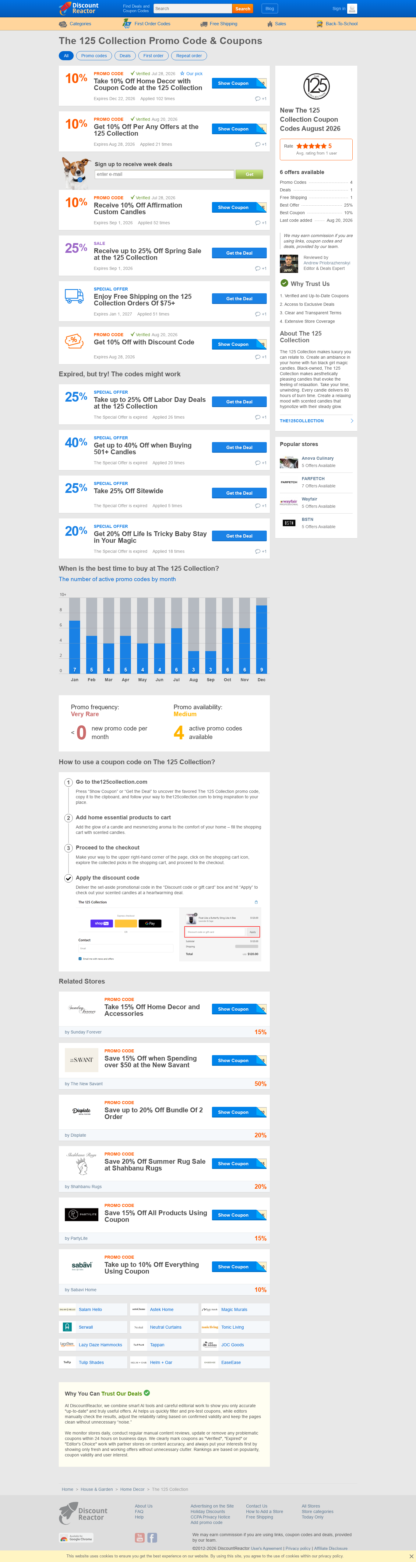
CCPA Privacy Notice (210, 1517)
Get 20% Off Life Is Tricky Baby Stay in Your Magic (150, 537)
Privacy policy (298, 1548)
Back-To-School (342, 23)
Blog (270, 8)
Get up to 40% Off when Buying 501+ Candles (143, 448)
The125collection (302, 420)
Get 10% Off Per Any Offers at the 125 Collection (146, 130)
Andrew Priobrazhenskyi (327, 262)
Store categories (317, 1511)
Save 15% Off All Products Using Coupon (155, 1216)
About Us (144, 1506)
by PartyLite (76, 1238)
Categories (80, 23)
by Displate (75, 1135)
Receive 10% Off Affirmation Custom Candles (138, 208)
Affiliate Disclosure (330, 1548)
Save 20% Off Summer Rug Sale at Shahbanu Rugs (155, 1165)
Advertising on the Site (212, 1506)
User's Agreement (266, 1548)
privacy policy (331, 1556)
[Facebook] (153, 1538)
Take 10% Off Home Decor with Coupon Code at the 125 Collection (148, 84)
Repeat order (189, 55)
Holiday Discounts (208, 1511)
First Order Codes (153, 23)
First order (153, 55)
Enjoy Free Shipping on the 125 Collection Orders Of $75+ (143, 300)
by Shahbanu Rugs (83, 1186)
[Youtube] (140, 1538)
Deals (125, 55)
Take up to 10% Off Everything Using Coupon (151, 1268)
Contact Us (256, 1506)
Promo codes (94, 55)
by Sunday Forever (83, 1032)
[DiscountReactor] (79, 8)
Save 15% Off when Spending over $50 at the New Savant (150, 1062)
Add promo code (207, 1522)
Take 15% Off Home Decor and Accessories (152, 1010)
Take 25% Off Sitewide (128, 491)
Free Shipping (223, 23)
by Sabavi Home (81, 1289)
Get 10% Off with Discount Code (144, 342)
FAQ (139, 1511)
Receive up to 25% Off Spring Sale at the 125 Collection (147, 254)
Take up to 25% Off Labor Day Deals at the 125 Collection (150, 403)
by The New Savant (84, 1083)
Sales (280, 23)
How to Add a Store (264, 1511)
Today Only (312, 1517)
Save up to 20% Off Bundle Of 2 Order (153, 1113)
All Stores (311, 1506)
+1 (264, 98)
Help (139, 1517)
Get (249, 174)
